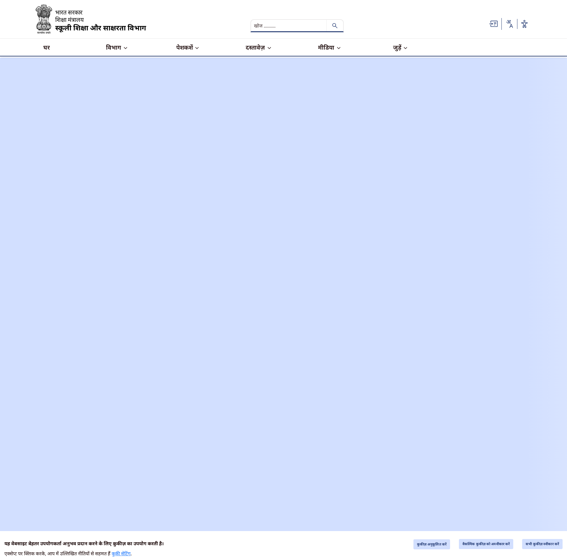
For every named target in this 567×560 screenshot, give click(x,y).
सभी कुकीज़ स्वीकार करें (542, 543)
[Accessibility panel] (524, 24)
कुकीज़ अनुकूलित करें (432, 544)
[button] (493, 23)
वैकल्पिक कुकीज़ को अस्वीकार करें (486, 543)
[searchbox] (289, 25)
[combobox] (509, 24)
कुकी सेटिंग (121, 553)
